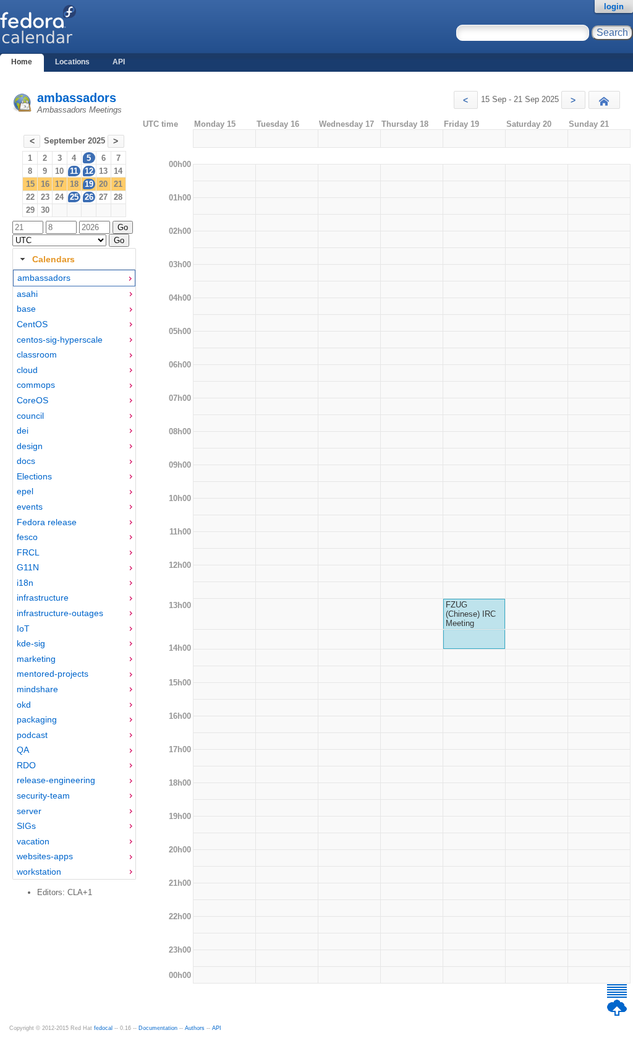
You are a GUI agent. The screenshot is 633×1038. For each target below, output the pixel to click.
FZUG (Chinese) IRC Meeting (471, 614)
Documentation (157, 1028)
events (30, 507)
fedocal (103, 1028)
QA (23, 750)
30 (45, 210)
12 (89, 171)
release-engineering (56, 780)
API (119, 62)
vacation (33, 841)
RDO (26, 765)
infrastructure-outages (60, 613)
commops (36, 385)
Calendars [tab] (53, 259)
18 (74, 184)
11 (74, 171)
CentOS (32, 324)
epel (25, 491)
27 (103, 197)
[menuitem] (74, 278)
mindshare (37, 689)
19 (89, 184)
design (30, 446)
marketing (36, 659)
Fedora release (47, 522)
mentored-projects (52, 674)
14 (118, 171)
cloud (27, 370)
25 (74, 197)
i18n (25, 583)
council (30, 416)
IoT (23, 628)
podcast (32, 735)
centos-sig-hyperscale (60, 340)
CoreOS (32, 400)
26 (89, 197)
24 (59, 197)
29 (30, 210)
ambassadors (76, 98)
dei (22, 430)
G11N (28, 567)
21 (118, 184)
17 (59, 184)
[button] (466, 100)
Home (21, 62)
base (26, 309)
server (29, 811)
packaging (37, 719)
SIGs (26, 826)
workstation (39, 872)
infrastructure (43, 598)
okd (24, 705)
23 (45, 197)
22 (30, 197)
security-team (43, 795)
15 (30, 184)
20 (103, 184)
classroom (37, 354)
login (614, 6)
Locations (72, 62)
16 (45, 184)
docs (26, 461)
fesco (27, 537)
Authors (195, 1028)
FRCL (28, 552)
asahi (27, 294)
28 (118, 197)
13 (103, 171)
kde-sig (31, 643)
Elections (34, 476)
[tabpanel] (74, 575)
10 (59, 171)
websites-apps (45, 856)
